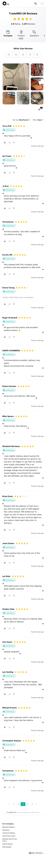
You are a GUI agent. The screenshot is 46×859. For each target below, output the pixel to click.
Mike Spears (8, 416)
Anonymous (8, 222)
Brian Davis (7, 496)
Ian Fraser (7, 156)
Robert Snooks (9, 386)
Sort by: (20, 120)
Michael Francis (9, 707)
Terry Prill (6, 126)
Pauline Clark (8, 609)
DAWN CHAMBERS (11, 350)
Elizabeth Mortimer (11, 446)
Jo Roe (5, 186)
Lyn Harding (7, 672)
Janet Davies (8, 543)
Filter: (37, 120)
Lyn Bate (6, 576)
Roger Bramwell (9, 317)
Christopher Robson (11, 740)
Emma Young (8, 287)
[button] (35, 3)
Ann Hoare (7, 642)
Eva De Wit (7, 255)
